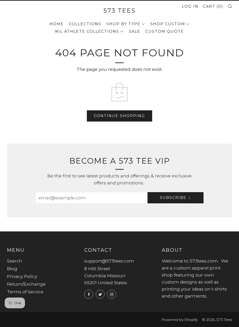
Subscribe (173, 197)
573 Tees (119, 10)
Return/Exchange (26, 284)
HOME (56, 24)
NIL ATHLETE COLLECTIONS (87, 31)
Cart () (213, 6)
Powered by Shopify (180, 319)
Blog (12, 268)
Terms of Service (25, 292)
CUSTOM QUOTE (164, 31)
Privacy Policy (22, 276)
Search (14, 261)
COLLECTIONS (85, 24)
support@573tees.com (109, 261)
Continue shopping (119, 116)
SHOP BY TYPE (123, 24)
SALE (134, 31)
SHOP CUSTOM (167, 24)
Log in (190, 6)
